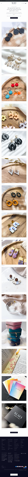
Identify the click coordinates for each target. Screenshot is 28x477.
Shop (2, 443)
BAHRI (3, 238)
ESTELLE (3, 183)
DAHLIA (3, 265)
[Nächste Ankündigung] (26, 1)
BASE (2, 47)
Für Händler (22, 445)
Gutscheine (3, 447)
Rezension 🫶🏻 (17, 460)
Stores (15, 442)
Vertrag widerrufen (14, 474)
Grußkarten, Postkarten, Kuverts (6, 401)
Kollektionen (3, 444)
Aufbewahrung (4, 347)
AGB (23, 469)
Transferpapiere (10, 445)
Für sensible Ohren (16, 445)
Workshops (15, 448)
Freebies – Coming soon (10, 449)
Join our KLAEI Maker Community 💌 (10, 461)
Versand (25, 469)
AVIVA (2, 129)
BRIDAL (3, 74)
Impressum (25, 470)
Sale (2, 446)
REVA (2, 156)
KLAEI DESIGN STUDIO (8, 469)
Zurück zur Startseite (14, 432)
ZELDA (3, 292)
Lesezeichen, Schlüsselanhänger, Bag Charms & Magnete (10, 374)
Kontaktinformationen (21, 470)
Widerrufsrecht (16, 469)
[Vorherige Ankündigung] (1, 1)
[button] (1, 3)
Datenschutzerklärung (20, 469)
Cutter (8, 442)
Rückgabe (22, 442)
